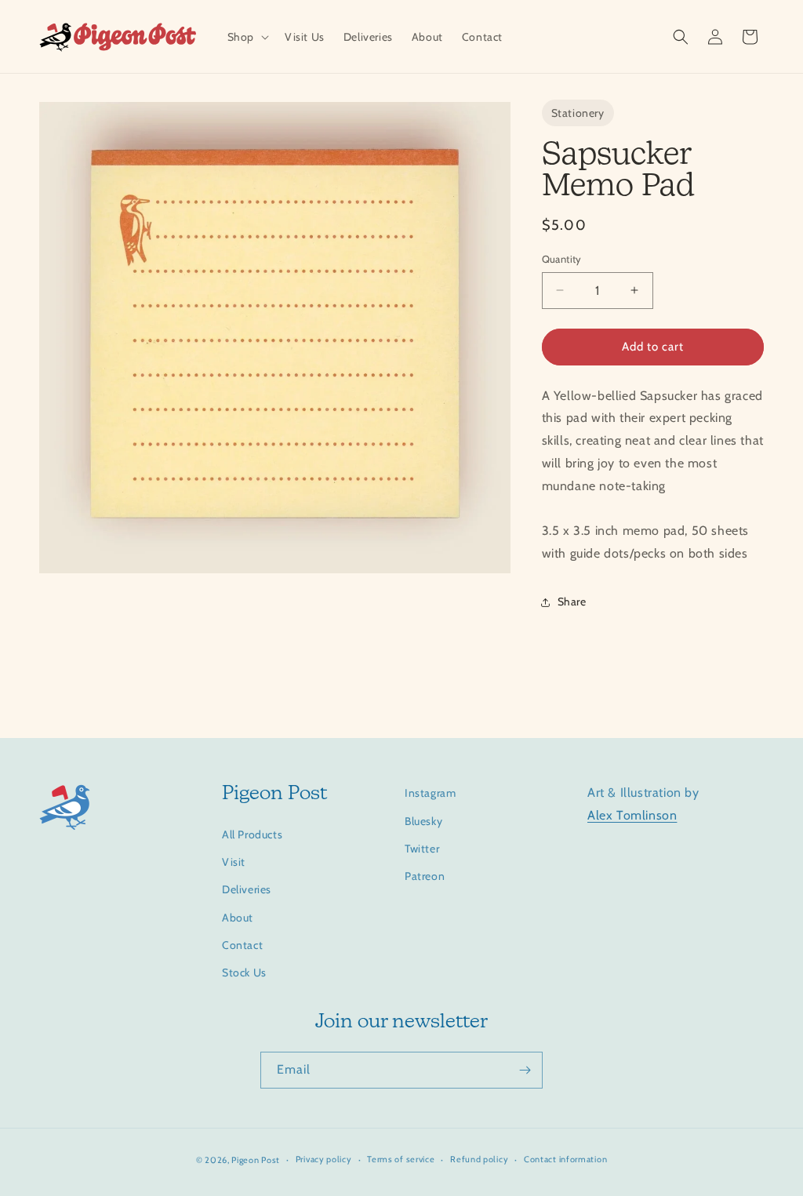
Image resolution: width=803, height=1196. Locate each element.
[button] (246, 36)
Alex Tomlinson (632, 815)
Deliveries (246, 889)
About (237, 918)
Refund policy (479, 1159)
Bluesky (423, 821)
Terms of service (400, 1159)
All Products (252, 834)
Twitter (422, 849)
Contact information (565, 1159)
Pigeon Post (255, 1159)
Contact (242, 945)
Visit (233, 862)
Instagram (430, 793)
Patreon (425, 876)
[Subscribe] (524, 1070)
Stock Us (244, 972)
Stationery (578, 113)
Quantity (562, 259)
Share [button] (572, 601)
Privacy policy (324, 1159)
